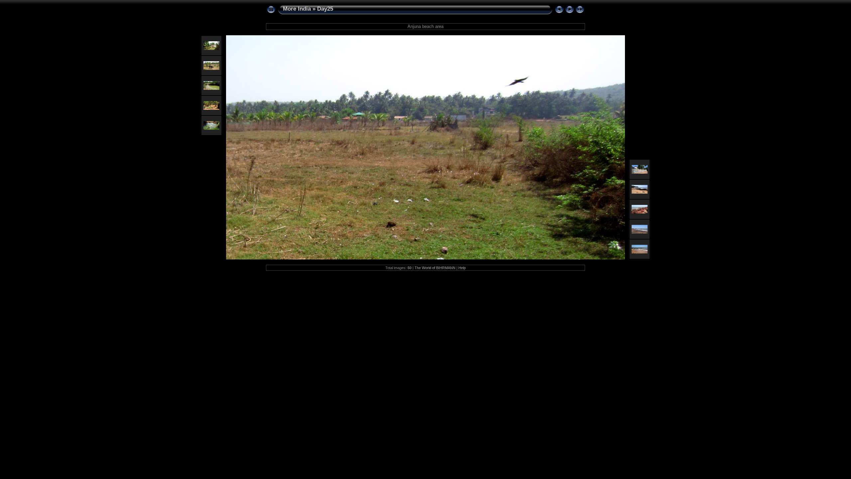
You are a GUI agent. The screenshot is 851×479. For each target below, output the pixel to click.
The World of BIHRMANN (435, 268)
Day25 (325, 9)
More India (297, 9)
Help (462, 268)
